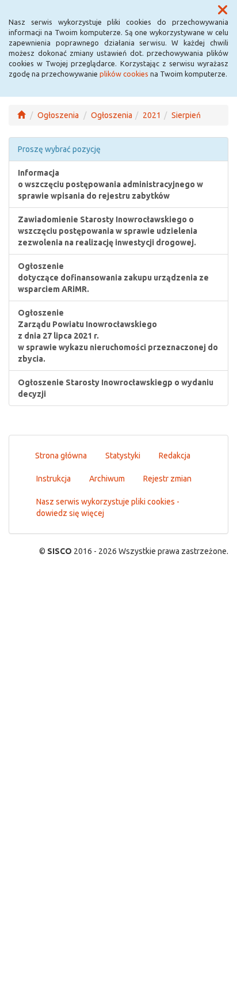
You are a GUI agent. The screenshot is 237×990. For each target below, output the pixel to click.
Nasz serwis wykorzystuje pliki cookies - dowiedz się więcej (107, 507)
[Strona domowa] (21, 115)
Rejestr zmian (167, 478)
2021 (152, 115)
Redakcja (174, 455)
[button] (222, 10)
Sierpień (186, 115)
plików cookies (124, 74)
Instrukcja (53, 478)
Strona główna (61, 455)
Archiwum (107, 478)
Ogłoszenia (58, 115)
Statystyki (122, 455)
